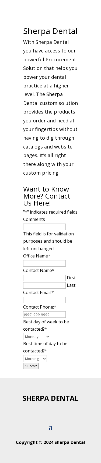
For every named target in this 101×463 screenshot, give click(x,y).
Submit (31, 365)
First (71, 278)
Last (71, 285)
